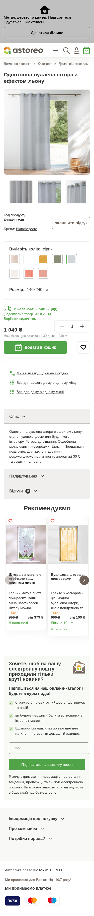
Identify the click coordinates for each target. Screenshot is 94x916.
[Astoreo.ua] (23, 50)
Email (17, 748)
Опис (14, 416)
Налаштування (23, 476)
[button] (10, 580)
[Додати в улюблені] (83, 347)
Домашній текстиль (73, 64)
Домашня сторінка (17, 64)
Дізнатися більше (47, 33)
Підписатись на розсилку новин (47, 765)
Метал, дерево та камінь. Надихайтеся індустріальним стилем (37, 19)
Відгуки (19, 491)
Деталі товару (40, 625)
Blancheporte (26, 229)
